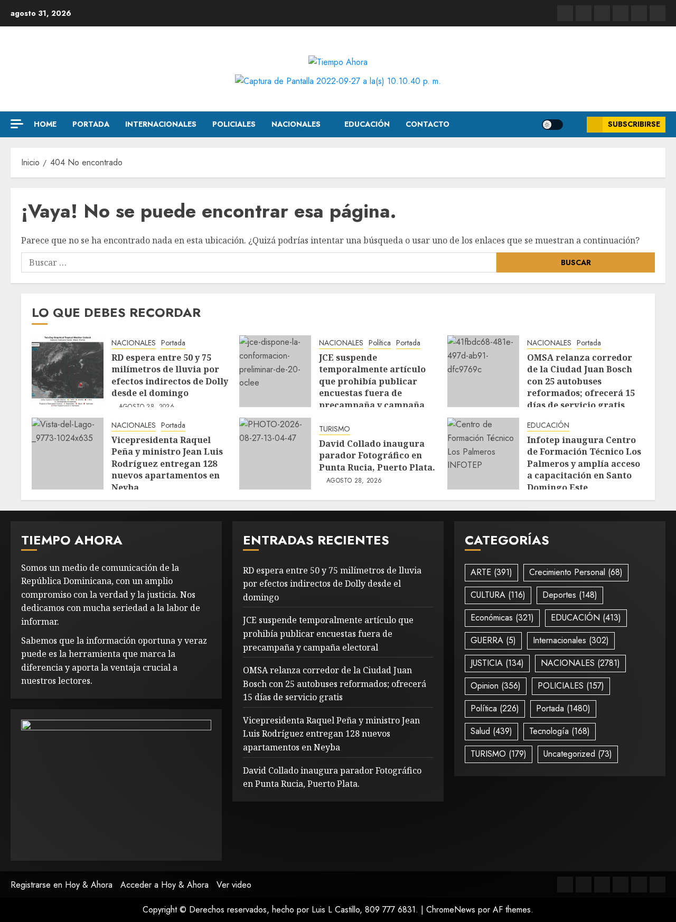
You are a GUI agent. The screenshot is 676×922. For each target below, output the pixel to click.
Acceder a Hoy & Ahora (164, 885)
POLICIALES (234, 124)
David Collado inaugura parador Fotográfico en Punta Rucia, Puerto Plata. (377, 455)
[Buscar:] (258, 262)
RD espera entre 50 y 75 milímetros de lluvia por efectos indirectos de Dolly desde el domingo (169, 375)
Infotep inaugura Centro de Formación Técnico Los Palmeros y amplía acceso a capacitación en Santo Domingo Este (584, 463)
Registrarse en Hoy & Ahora (61, 885)
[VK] (620, 13)
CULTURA (498, 595)
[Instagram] (657, 13)
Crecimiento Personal (576, 572)
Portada (90, 124)
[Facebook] (565, 13)
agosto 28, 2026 (146, 407)
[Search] (574, 125)
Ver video (234, 885)
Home (45, 124)
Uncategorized (577, 754)
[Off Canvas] (17, 123)
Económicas (502, 617)
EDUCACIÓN (367, 124)
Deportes (569, 595)
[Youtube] (639, 13)
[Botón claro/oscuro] (552, 124)
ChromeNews (450, 910)
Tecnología (559, 731)
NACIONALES (296, 124)
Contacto (427, 124)
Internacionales (160, 124)
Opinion (496, 686)
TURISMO (334, 429)
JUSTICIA (497, 663)
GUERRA (493, 640)
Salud (491, 731)
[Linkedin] (602, 13)
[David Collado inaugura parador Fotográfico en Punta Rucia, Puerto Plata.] (275, 454)
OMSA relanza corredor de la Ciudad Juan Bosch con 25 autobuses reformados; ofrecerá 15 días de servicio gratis (581, 381)
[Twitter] (584, 13)
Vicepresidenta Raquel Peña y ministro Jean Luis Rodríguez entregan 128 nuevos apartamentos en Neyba (167, 463)
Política (380, 343)
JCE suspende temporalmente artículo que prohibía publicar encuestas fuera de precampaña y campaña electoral (372, 387)
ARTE (491, 572)
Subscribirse (634, 124)
